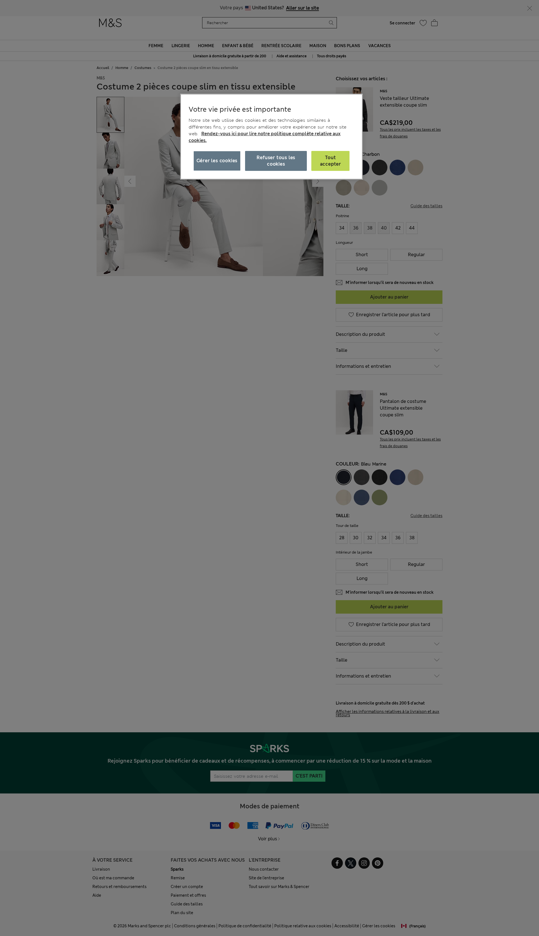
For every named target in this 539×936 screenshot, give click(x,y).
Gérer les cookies (217, 161)
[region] (271, 137)
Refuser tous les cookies (276, 161)
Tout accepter (330, 161)
